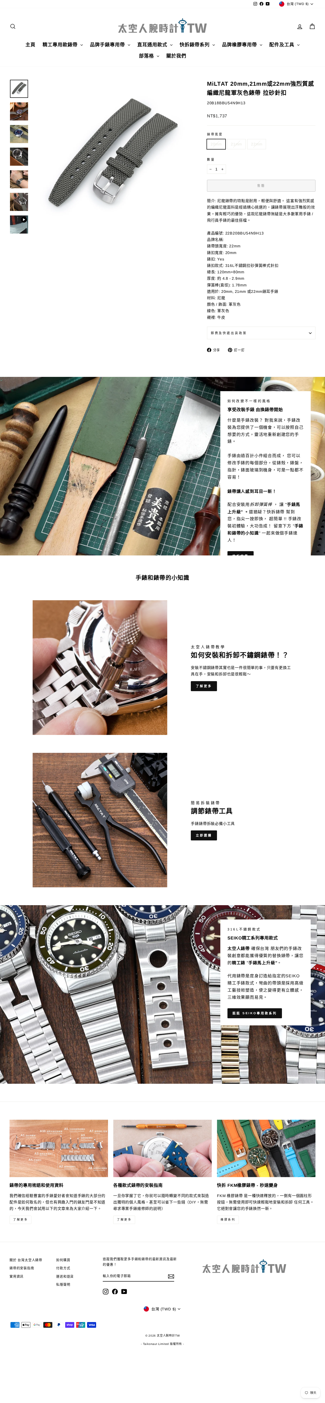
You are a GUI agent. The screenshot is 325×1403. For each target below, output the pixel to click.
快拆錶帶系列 (195, 44)
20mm (216, 144)
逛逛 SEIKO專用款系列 (254, 1013)
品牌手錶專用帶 (108, 44)
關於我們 (176, 56)
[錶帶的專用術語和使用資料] (59, 1148)
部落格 (147, 56)
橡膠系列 (228, 1219)
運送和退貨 (65, 1276)
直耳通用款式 (153, 44)
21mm (236, 144)
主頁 (30, 44)
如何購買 (63, 1260)
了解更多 (204, 686)
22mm (256, 144)
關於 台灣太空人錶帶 (26, 1260)
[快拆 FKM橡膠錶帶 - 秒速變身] (266, 1148)
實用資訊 (17, 1276)
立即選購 (204, 835)
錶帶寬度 (215, 134)
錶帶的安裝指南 (22, 1268)
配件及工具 (282, 44)
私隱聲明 (63, 1284)
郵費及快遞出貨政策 (229, 333)
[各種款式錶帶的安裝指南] (162, 1148)
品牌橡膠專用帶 (240, 44)
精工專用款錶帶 (61, 44)
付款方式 (63, 1268)
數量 (211, 159)
